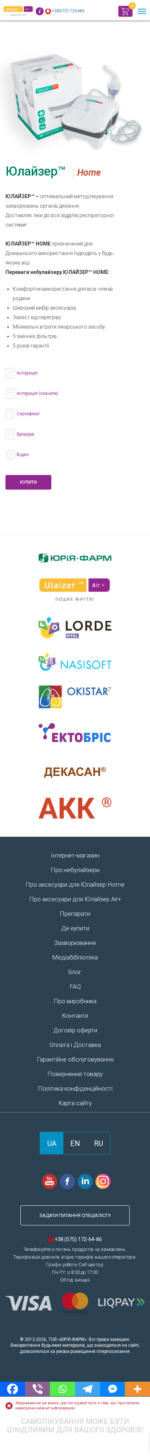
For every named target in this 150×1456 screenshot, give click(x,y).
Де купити (75, 928)
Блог (75, 972)
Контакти (75, 1015)
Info (40, 11)
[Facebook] (12, 1389)
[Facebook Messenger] (112, 1389)
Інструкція (27, 373)
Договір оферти (75, 1030)
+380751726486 (68, 10)
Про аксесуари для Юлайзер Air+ (75, 899)
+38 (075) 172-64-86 (78, 1239)
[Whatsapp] (62, 1389)
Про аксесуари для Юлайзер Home (75, 884)
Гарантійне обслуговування (75, 1059)
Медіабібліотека (75, 957)
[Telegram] (87, 1389)
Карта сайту (75, 1103)
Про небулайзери (75, 870)
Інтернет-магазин (75, 855)
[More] (137, 1389)
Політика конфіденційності (75, 1088)
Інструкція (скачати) (37, 393)
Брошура (25, 434)
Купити (28, 482)
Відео (23, 454)
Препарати (75, 913)
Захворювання (75, 942)
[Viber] (37, 1389)
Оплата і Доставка (75, 1044)
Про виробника (75, 1001)
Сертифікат (28, 413)
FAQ (75, 986)
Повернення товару (75, 1074)
